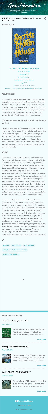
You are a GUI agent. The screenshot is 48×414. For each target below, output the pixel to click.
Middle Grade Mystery (11, 254)
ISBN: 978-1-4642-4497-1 (24, 77)
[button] (45, 19)
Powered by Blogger (25, 401)
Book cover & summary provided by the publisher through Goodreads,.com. (24, 88)
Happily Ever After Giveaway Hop (15, 346)
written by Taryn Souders (24, 71)
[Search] (45, 4)
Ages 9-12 (24, 83)
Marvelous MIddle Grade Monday (15, 250)
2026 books (16, 245)
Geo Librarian (24, 5)
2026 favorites (28, 245)
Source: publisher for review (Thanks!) (24, 80)
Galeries (29, 405)
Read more (41, 340)
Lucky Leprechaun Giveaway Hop (15, 320)
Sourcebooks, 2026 (24, 74)
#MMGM (6, 245)
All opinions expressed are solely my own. (24, 85)
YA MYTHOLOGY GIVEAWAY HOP (16, 372)
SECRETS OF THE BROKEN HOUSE (24, 68)
